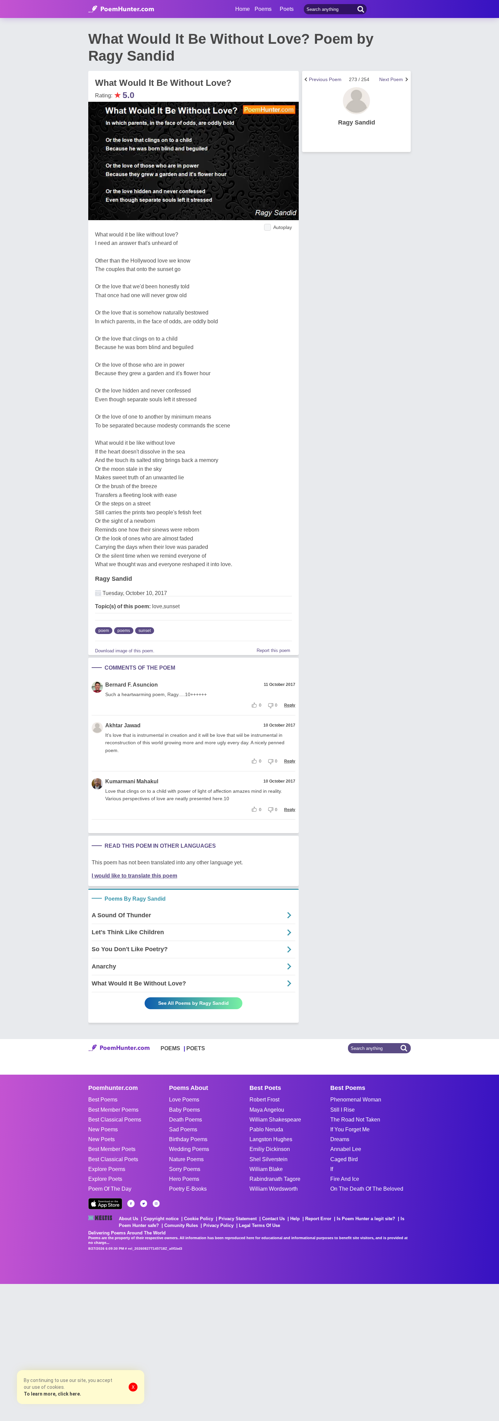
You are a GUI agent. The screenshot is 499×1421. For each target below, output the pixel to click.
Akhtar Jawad (123, 725)
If (331, 1169)
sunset (144, 630)
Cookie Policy (198, 1218)
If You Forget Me (350, 1129)
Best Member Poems (113, 1110)
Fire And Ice (344, 1179)
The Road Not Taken (355, 1119)
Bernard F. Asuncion (131, 685)
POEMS (170, 1048)
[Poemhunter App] (105, 1203)
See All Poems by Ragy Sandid (193, 1003)
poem (103, 630)
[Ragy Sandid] (356, 100)
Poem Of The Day (109, 1189)
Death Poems (185, 1119)
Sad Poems (183, 1129)
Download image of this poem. (124, 650)
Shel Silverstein (269, 1159)
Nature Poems (186, 1159)
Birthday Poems (188, 1139)
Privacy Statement (238, 1218)
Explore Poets (105, 1179)
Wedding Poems (189, 1149)
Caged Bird (344, 1159)
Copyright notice (161, 1218)
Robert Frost (264, 1099)
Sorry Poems (184, 1169)
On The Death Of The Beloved (366, 1189)
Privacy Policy (218, 1225)
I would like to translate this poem (134, 876)
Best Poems (102, 1099)
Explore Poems (106, 1169)
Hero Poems (184, 1179)
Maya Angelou (267, 1110)
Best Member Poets (111, 1149)
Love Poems (184, 1099)
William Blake (266, 1169)
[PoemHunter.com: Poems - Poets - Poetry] (121, 9)
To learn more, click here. (52, 1394)
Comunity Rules (181, 1225)
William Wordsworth (274, 1189)
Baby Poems (184, 1110)
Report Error (318, 1218)
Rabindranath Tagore (275, 1179)
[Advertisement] (102, 1352)
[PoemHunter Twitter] (143, 1203)
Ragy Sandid (113, 578)
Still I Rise (342, 1110)
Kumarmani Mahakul (131, 781)
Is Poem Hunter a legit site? (366, 1218)
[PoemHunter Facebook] (131, 1203)
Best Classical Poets (113, 1159)
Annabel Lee (345, 1149)
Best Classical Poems (114, 1119)
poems (123, 630)
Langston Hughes (271, 1139)
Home (242, 9)
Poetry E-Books (188, 1189)
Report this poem (273, 650)
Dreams (339, 1139)
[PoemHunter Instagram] (156, 1203)
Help (295, 1218)
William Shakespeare (275, 1119)
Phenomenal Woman (355, 1099)
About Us (128, 1218)
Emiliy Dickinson (270, 1149)
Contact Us (273, 1218)
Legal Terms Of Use (259, 1225)
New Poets (101, 1139)
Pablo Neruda (266, 1129)
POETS (195, 1048)
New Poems (103, 1129)
